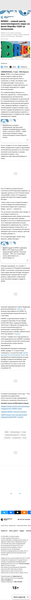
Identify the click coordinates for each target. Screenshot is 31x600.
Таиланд (17, 334)
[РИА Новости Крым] (7, 17)
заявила (19, 309)
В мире (24, 432)
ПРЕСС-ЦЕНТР (13, 531)
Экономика (7, 437)
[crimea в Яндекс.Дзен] (17, 512)
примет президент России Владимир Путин (15, 354)
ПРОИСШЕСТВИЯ (22, 526)
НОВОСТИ (4, 531)
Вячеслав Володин (15, 432)
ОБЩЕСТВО (12, 526)
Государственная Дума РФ (12, 435)
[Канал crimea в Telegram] (4, 512)
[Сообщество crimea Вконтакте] (11, 512)
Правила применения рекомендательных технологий (13, 554)
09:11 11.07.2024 (4, 39)
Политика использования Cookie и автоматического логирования (11, 548)
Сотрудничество (16, 437)
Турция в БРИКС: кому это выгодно (13, 412)
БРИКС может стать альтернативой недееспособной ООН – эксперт (14, 416)
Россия (24, 437)
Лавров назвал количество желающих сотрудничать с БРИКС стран (15, 407)
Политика (23, 435)
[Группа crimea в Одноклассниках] (24, 512)
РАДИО (22, 531)
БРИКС (7, 432)
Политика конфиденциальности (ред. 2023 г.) (14, 551)
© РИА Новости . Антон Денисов (7, 59)
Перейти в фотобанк (19, 59)
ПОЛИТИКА (4, 526)
